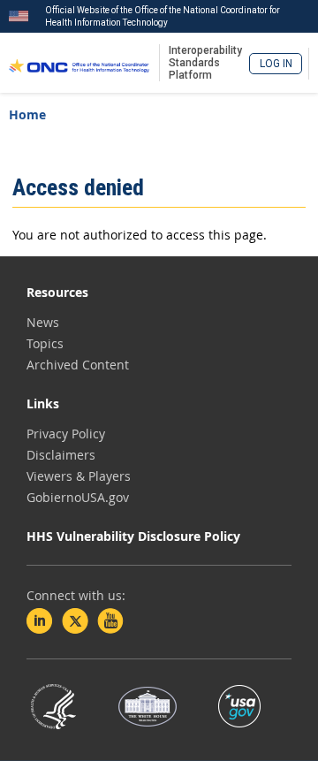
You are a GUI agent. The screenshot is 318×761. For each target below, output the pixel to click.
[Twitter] (75, 621)
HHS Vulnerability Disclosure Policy (133, 536)
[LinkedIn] (39, 621)
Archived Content (77, 364)
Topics (45, 343)
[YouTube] (110, 621)
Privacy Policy (65, 433)
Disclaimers (60, 454)
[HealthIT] (79, 63)
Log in (276, 63)
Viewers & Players (78, 476)
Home (27, 114)
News (42, 322)
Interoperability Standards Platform (205, 62)
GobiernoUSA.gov (77, 497)
